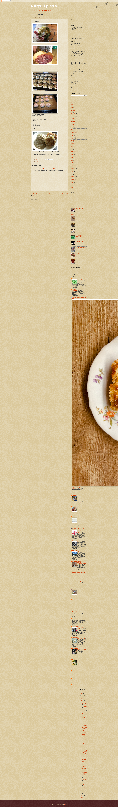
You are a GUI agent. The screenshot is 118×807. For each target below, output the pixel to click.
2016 (82, 693)
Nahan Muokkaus (74, 118)
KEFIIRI (72, 108)
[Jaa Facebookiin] (51, 159)
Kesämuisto (84, 759)
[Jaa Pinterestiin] (52, 159)
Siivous (72, 127)
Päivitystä (72, 214)
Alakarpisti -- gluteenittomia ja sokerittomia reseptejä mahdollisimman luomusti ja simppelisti (77, 609)
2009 (82, 797)
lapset (72, 166)
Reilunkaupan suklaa (84, 764)
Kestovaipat (73, 110)
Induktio (72, 105)
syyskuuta (84, 710)
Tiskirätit (72, 135)
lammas (72, 165)
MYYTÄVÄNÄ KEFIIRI (45, 11)
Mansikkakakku (78, 259)
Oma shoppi (73, 119)
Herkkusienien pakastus (80, 229)
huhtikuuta (84, 784)
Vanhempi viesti (64, 193)
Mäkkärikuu (79, 541)
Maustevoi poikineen (75, 611)
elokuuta (83, 712)
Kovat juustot (73, 113)
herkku (72, 146)
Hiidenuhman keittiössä (76, 561)
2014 (82, 697)
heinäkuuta (84, 776)
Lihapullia (83, 717)
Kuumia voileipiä (84, 732)
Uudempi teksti (34, 193)
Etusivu (34, 11)
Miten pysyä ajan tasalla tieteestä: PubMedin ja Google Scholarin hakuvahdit (81, 519)
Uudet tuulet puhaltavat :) (76, 619)
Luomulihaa (84, 766)
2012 (82, 700)
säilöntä (72, 185)
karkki (72, 155)
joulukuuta (84, 703)
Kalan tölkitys (78, 253)
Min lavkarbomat (75, 648)
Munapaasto (73, 115)
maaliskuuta (84, 787)
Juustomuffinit (74, 290)
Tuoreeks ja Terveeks (76, 670)
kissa (72, 160)
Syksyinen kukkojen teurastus (81, 247)
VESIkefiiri (72, 138)
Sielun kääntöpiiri (75, 626)
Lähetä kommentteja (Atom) (38, 195)
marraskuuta (84, 706)
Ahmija (73, 659)
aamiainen (72, 143)
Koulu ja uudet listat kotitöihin (84, 773)
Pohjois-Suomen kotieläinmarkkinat (77, 22)
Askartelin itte (74, 506)
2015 (82, 695)
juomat (72, 149)
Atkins (72, 102)
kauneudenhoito (73, 159)
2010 (82, 795)
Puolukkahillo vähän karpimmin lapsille (84, 729)
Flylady (72, 104)
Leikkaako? (74, 573)
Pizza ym (72, 124)
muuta (72, 174)
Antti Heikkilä (73, 101)
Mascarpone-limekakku (81, 638)
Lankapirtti (74, 495)
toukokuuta (84, 782)
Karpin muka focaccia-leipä (84, 740)
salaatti (72, 184)
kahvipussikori (73, 151)
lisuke (72, 170)
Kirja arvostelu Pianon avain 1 (84, 714)
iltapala (72, 148)
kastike (72, 157)
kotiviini (72, 162)
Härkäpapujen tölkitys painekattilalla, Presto (79, 236)
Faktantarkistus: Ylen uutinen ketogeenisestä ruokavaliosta (81, 531)
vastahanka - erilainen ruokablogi (78, 572)
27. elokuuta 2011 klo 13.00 (53, 168)
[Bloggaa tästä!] (48, 159)
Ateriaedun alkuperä (75, 600)
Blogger (65, 804)
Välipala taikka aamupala (84, 738)
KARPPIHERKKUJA (75, 637)
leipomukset (73, 168)
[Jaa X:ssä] (49, 159)
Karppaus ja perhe (44, 5)
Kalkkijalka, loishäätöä (80, 241)
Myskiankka (73, 116)
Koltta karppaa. (75, 589)
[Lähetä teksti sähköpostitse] (45, 159)
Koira (72, 112)
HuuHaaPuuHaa (75, 540)
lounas (72, 171)
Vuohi (72, 141)
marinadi (72, 173)
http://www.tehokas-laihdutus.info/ (41, 168)
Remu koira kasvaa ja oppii (84, 747)
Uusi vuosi (72, 137)
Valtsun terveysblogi (76, 516)
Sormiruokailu (73, 132)
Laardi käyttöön (84, 762)
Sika (71, 129)
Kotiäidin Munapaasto (79, 216)
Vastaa (36, 171)
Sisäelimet (72, 130)
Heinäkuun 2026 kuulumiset (80, 280)
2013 (82, 698)
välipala (72, 188)
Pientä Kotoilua (75, 678)
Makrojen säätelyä (84, 744)
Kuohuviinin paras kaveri (76, 582)
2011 (82, 702)
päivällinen (38, 161)
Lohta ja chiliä (84, 757)
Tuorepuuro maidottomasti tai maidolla (81, 563)
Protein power (73, 126)
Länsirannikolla (80, 551)
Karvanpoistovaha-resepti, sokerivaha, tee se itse (84, 724)
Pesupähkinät (73, 121)
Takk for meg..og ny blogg (81, 649)
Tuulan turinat (74, 550)
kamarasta (63, 67)
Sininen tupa (74, 278)
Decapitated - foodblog (76, 581)
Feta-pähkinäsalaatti (84, 720)
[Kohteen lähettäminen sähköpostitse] (47, 159)
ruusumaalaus (73, 181)
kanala (72, 154)
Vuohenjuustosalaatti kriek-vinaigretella (80, 661)
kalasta (72, 152)
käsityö (72, 163)
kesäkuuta (84, 779)
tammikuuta (84, 792)
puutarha (72, 177)
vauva (72, 187)
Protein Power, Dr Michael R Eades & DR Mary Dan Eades (84, 751)
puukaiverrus (73, 176)
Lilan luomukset (75, 618)
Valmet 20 (72, 140)
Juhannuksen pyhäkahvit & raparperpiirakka (76, 488)
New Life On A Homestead (77, 269)
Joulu (72, 107)
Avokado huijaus (83, 735)
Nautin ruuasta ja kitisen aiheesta (78, 599)
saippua (72, 182)
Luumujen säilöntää (79, 208)
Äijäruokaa (74, 289)
